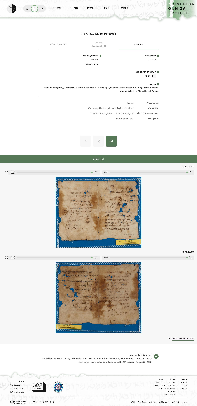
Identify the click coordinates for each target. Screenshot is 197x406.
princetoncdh (19, 392)
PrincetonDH (18, 388)
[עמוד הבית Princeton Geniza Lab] (56, 387)
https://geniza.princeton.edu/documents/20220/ (103, 362)
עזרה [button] (59, 8)
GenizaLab (17, 385)
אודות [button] (76, 8)
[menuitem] (128, 9)
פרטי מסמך (138, 44)
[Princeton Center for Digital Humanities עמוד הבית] (36, 387)
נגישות (184, 402)
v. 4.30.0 (33, 402)
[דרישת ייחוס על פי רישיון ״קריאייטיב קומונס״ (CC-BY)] (133, 402)
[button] (181, 10)
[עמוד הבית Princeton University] (18, 402)
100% (106, 172)
